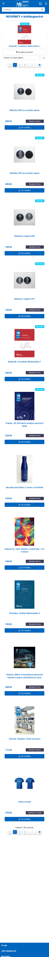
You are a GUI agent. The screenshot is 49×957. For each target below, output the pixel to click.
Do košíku (26, 127)
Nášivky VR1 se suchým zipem (24, 173)
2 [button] (19, 65)
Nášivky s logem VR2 (24, 236)
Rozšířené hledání (25, 52)
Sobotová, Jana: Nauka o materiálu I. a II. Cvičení (24, 550)
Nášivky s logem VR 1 (24, 299)
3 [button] (24, 65)
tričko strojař (24, 801)
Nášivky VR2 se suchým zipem (24, 110)
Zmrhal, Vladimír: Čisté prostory (24, 739)
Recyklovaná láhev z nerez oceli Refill (24, 487)
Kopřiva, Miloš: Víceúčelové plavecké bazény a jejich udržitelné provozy (24, 676)
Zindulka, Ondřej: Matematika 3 (24, 613)
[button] (1, 34)
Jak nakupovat (8, 951)
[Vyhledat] (42, 9)
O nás (4, 945)
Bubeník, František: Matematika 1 (24, 361)
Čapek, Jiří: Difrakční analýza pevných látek (24, 424)
